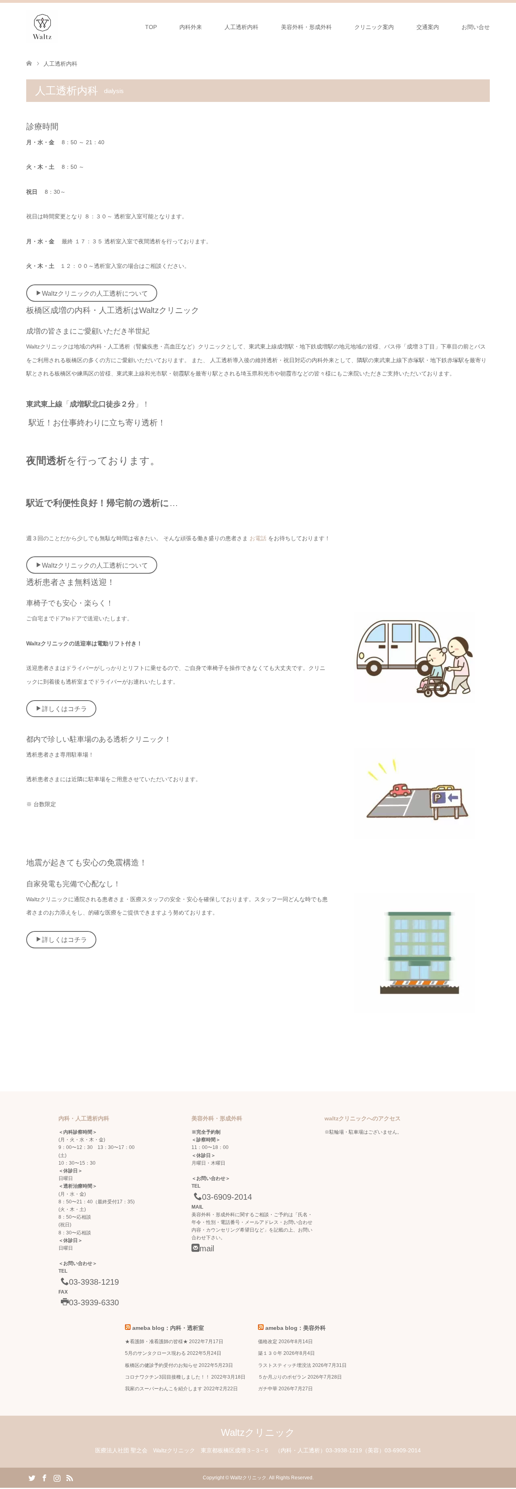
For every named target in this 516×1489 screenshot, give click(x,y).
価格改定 (267, 1341)
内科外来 (190, 27)
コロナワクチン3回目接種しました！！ (167, 1377)
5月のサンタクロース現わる (155, 1353)
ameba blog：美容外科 (295, 1328)
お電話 (259, 538)
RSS (69, 1477)
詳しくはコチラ (64, 708)
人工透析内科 (241, 27)
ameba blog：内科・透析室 (168, 1328)
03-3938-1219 (94, 1281)
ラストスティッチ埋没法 (284, 1365)
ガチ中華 (267, 1389)
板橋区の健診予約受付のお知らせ (161, 1365)
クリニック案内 (374, 27)
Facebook (44, 1477)
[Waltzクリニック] (42, 26)
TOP (151, 27)
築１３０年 (270, 1353)
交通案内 (427, 27)
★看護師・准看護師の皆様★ (156, 1341)
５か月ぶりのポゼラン (282, 1377)
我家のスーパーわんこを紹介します (163, 1389)
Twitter (32, 1477)
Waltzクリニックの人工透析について (95, 293)
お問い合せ (476, 27)
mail (207, 1248)
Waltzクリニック (258, 1432)
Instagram (57, 1477)
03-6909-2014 (227, 1196)
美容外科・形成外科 (306, 27)
